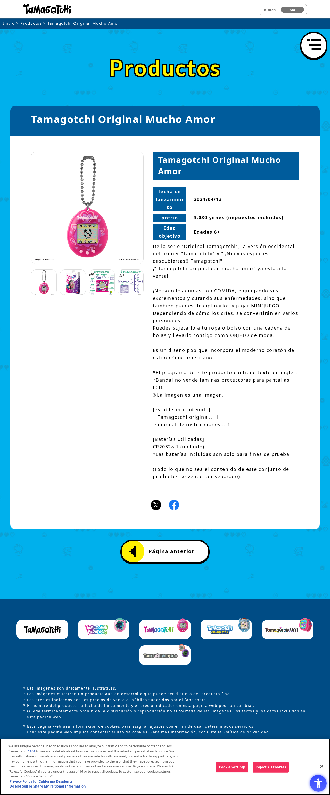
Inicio (9, 23)
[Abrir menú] (313, 45)
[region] (165, 767)
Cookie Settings (232, 767)
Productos (31, 23)
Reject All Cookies (270, 767)
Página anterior (171, 551)
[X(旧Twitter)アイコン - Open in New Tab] (156, 504)
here (31, 751)
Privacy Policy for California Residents (41, 781)
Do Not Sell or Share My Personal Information (48, 786)
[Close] (321, 766)
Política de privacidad (246, 732)
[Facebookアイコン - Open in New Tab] (174, 504)
